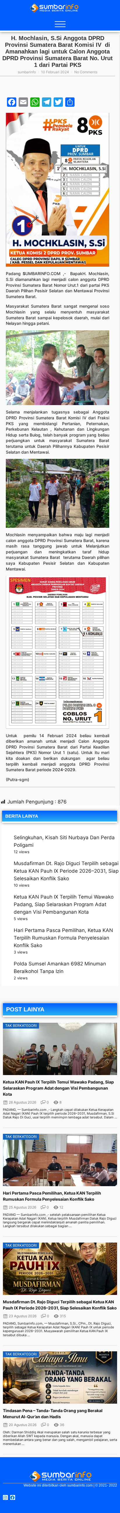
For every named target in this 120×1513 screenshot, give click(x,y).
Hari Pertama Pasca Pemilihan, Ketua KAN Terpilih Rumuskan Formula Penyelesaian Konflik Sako (63, 937)
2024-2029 (63, 769)
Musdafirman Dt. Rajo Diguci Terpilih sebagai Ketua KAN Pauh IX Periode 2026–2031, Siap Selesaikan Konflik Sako (66, 870)
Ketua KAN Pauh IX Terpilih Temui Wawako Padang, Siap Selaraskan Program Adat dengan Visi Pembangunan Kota (64, 904)
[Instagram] (5, 1497)
